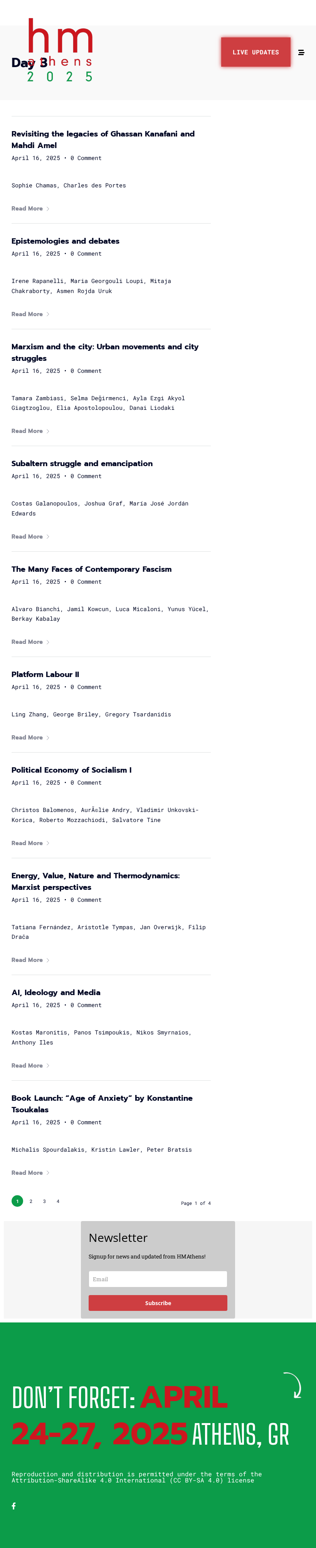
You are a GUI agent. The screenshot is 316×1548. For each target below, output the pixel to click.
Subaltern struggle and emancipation (82, 463)
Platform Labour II (45, 674)
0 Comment (86, 158)
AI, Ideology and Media (56, 992)
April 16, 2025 (36, 158)
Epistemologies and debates (65, 241)
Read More (27, 208)
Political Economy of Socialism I (71, 770)
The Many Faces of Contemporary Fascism (91, 569)
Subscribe (158, 1303)
